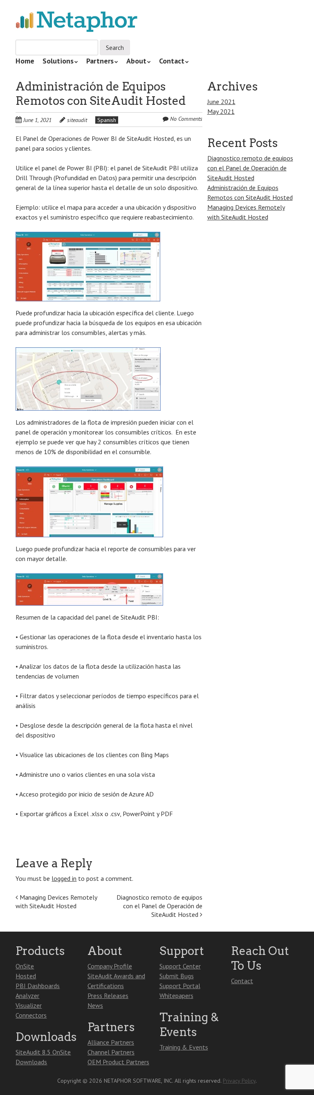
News (95, 1005)
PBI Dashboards (38, 986)
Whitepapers (176, 995)
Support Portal (179, 986)
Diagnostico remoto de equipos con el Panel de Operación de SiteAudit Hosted (159, 906)
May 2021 (221, 111)
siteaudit (77, 120)
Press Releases (107, 995)
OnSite (25, 966)
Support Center (180, 966)
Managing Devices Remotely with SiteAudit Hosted (56, 901)
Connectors (31, 1015)
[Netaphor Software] (77, 22)
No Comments (186, 118)
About (136, 61)
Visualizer (29, 1005)
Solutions (58, 61)
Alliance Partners (110, 1042)
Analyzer (27, 995)
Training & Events (183, 1047)
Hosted (26, 976)
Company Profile (109, 966)
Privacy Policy (239, 1080)
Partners (100, 61)
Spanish (106, 120)
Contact (171, 61)
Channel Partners (111, 1052)
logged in (64, 878)
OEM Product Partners (118, 1062)
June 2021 (221, 101)
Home (25, 61)
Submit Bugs (176, 976)
